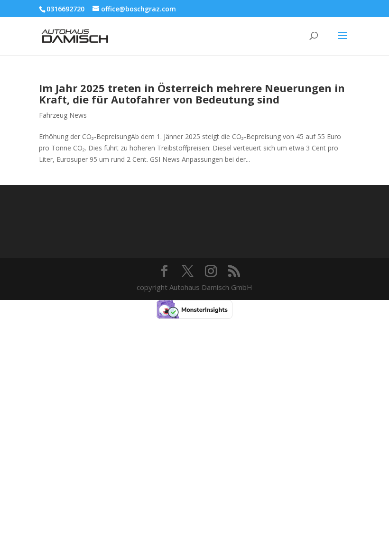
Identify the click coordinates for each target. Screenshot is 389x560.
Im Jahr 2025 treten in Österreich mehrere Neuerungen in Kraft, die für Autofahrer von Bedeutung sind (192, 93)
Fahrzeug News (63, 115)
